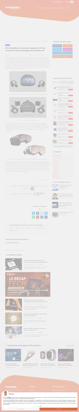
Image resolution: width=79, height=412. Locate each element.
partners (9, 397)
